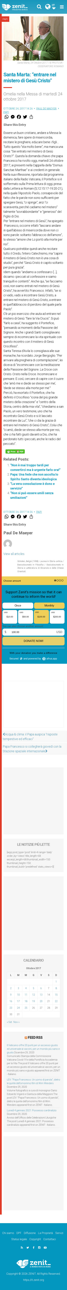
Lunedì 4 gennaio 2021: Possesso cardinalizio (32, 1110)
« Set (9, 1022)
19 (33, 1001)
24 (18, 1007)
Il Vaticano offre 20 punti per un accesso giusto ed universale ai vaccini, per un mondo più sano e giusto (33, 1049)
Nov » (16, 1022)
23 (10, 1007)
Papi (5, 19)
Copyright (35, 1239)
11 (26, 994)
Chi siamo (8, 1233)
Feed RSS (35, 1037)
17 (18, 1001)
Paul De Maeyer (46, 108)
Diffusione (30, 1233)
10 (18, 994)
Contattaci (49, 1239)
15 (56, 994)
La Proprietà (45, 1233)
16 (10, 1001)
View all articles (13, 554)
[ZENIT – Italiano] (19, 7)
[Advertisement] (33, 707)
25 (26, 1007)
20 (41, 1001)
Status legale (19, 1239)
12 (33, 994)
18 (26, 1001)
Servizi (59, 1233)
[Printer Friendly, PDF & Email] (15, 451)
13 (41, 994)
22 (56, 1001)
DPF (18, 1233)
